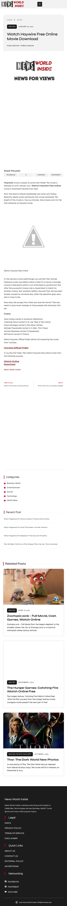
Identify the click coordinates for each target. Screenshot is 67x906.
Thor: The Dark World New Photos (33, 759)
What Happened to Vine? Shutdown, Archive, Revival (25, 527)
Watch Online (11, 361)
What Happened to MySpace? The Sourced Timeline (25, 536)
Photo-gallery (23, 754)
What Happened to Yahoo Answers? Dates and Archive (26, 519)
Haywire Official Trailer (16, 348)
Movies (12, 27)
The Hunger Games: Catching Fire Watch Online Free (32, 689)
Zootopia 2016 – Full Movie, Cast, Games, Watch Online (31, 617)
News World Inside (12, 369)
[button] (39, 4)
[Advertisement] (33, 131)
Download (9, 364)
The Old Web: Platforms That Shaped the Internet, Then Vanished (30, 544)
